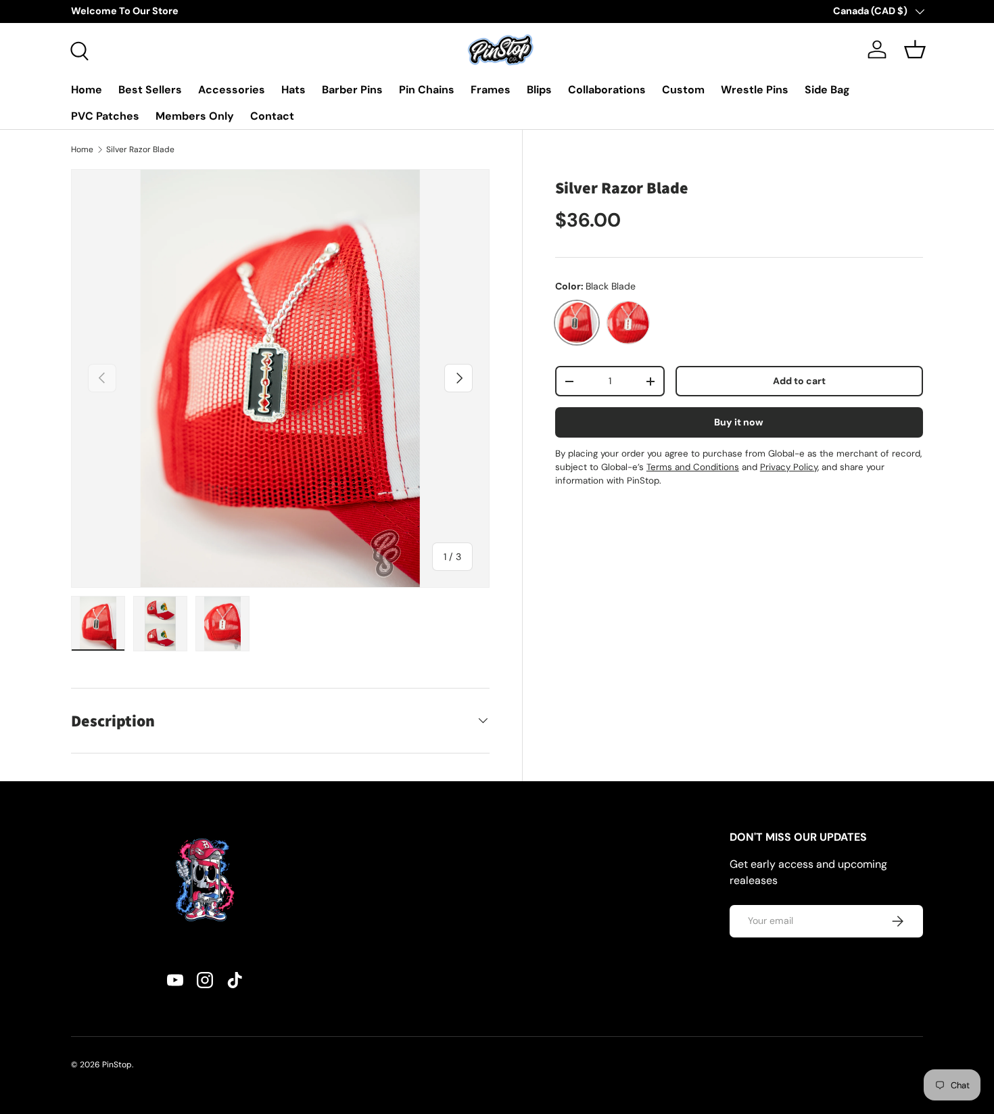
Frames (491, 90)
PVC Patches (105, 116)
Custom (683, 90)
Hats (293, 90)
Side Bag (827, 90)
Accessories (231, 90)
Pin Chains (426, 90)
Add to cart (799, 381)
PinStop (117, 1064)
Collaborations (607, 90)
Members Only (195, 116)
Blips (539, 90)
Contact (272, 116)
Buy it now (738, 422)
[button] (915, 49)
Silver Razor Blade (140, 149)
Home (86, 90)
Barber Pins (352, 90)
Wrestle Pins (754, 90)
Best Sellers (150, 90)
